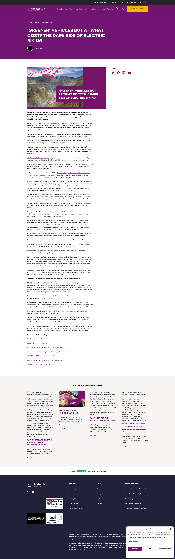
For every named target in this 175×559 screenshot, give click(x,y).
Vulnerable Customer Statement (136, 509)
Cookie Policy (73, 494)
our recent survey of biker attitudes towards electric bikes (48, 123)
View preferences (164, 549)
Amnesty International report (44, 195)
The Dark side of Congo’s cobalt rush (39, 365)
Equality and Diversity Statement (136, 494)
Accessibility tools (100, 2)
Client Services (62, 9)
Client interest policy (76, 509)
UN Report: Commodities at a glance (39, 339)
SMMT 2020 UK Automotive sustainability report (43, 356)
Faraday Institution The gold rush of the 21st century (45, 348)
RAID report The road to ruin (37, 343)
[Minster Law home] (36, 9)
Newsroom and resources (43, 22)
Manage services (133, 541)
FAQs (99, 499)
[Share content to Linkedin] (123, 72)
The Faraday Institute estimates (38, 158)
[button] (171, 529)
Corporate (112, 2)
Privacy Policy (150, 553)
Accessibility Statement (133, 504)
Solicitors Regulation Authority (114, 543)
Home (30, 22)
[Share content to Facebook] (118, 72)
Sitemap (100, 504)
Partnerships (131, 2)
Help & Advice (94, 9)
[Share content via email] (129, 72)
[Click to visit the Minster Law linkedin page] (33, 493)
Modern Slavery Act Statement (135, 489)
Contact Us (142, 2)
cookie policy (83, 539)
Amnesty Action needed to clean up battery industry (45, 360)
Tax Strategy (129, 499)
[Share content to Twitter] (113, 72)
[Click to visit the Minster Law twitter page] (28, 493)
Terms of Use (73, 504)
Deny (149, 549)
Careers (121, 2)
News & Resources (108, 9)
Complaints (101, 494)
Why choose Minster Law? (78, 9)
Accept (135, 549)
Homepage (72, 489)
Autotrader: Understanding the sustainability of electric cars (47, 352)
